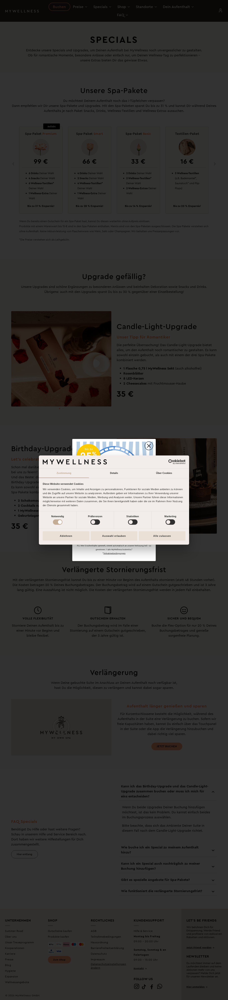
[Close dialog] (149, 446)
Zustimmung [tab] (64, 473)
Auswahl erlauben (114, 535)
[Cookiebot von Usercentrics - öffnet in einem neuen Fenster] (170, 461)
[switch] (95, 522)
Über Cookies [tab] (164, 473)
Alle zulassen (162, 535)
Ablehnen (66, 535)
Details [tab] (114, 473)
